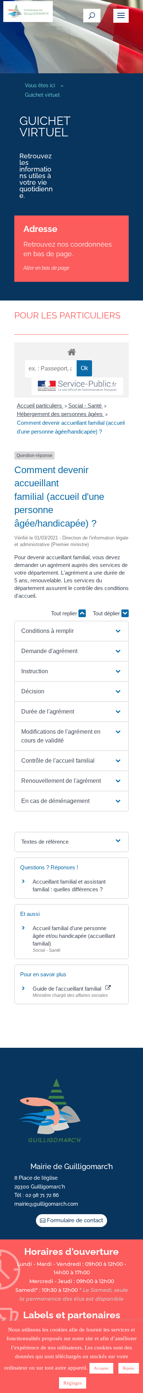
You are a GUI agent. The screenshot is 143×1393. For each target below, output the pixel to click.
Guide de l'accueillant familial (68, 988)
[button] (71, 631)
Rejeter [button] (129, 1368)
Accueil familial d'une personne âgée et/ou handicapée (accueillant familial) (74, 936)
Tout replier (64, 613)
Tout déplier (107, 613)
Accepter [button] (101, 1368)
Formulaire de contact (75, 1220)
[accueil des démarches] (71, 351)
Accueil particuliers (40, 405)
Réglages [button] (72, 1383)
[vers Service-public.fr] (77, 386)
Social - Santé (85, 405)
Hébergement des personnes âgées (60, 414)
